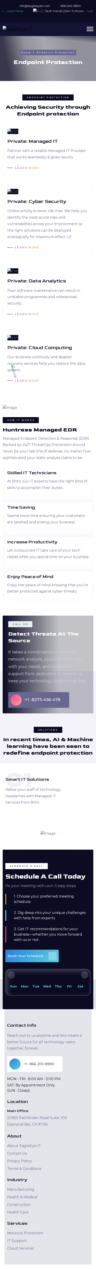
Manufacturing (20, 1189)
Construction (19, 1205)
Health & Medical (22, 1197)
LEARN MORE (27, 168)
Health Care (18, 1212)
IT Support (17, 1241)
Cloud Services (20, 1248)
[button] (90, 29)
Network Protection (25, 1233)
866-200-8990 (70, 6)
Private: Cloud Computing (39, 348)
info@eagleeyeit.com (34, 6)
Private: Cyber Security (36, 201)
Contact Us (17, 1153)
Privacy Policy (19, 1161)
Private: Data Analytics (36, 281)
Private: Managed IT (32, 141)
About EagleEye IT (24, 1146)
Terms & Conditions (24, 1169)
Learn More (11, 11)
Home (26, 52)
